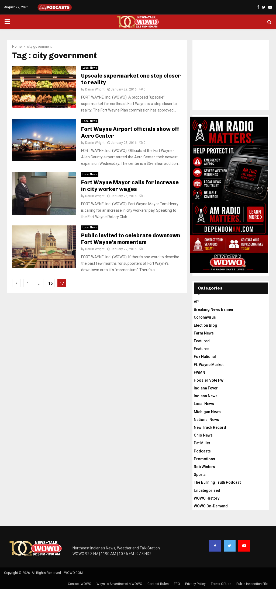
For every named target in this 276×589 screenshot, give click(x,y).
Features (201, 349)
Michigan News (207, 412)
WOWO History (206, 498)
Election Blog (205, 325)
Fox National (205, 356)
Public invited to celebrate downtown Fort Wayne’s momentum (130, 238)
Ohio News (203, 435)
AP (196, 301)
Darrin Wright (95, 89)
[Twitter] (230, 546)
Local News (89, 67)
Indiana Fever (206, 388)
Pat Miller (202, 443)
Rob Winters (204, 467)
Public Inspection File (252, 584)
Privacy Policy (195, 584)
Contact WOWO (79, 584)
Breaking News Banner (214, 309)
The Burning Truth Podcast (217, 482)
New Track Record (210, 427)
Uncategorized (207, 490)
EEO (177, 584)
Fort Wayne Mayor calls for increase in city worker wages (130, 185)
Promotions (204, 459)
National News (206, 419)
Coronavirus (205, 317)
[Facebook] (215, 546)
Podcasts (202, 451)
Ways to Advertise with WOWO (119, 584)
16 (50, 283)
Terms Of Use (221, 584)
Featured (202, 341)
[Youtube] (244, 546)
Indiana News (206, 396)
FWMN (199, 372)
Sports (200, 474)
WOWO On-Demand (211, 506)
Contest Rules (158, 584)
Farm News (204, 333)
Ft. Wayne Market (208, 365)
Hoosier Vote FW (208, 380)
